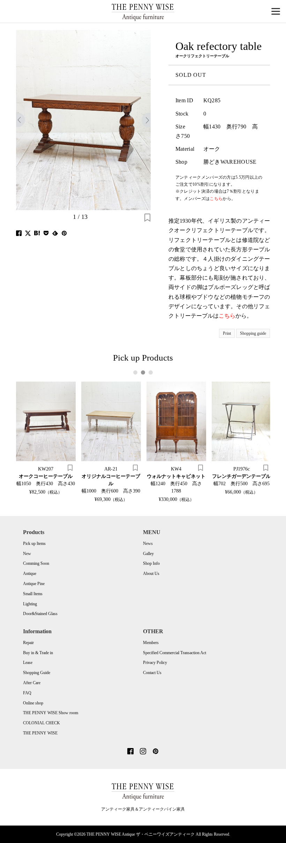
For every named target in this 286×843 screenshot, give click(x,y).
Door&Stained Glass (40, 613)
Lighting (30, 603)
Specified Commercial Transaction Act (174, 652)
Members (151, 642)
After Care (31, 682)
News (148, 543)
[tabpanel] (46, 438)
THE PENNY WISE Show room (50, 712)
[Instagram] (143, 751)
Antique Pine (34, 583)
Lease (27, 662)
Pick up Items (34, 543)
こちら (227, 316)
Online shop (33, 703)
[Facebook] (130, 751)
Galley (148, 553)
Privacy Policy (155, 662)
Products (33, 532)
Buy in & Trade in (38, 652)
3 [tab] (151, 372)
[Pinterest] (155, 751)
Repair (28, 642)
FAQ (27, 692)
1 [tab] (135, 372)
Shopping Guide (36, 672)
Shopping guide (253, 333)
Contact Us (152, 672)
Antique (29, 573)
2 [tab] (143, 372)
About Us (151, 573)
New (27, 553)
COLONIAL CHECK (41, 722)
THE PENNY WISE (40, 733)
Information (37, 631)
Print (227, 333)
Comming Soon (36, 563)
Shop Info (151, 563)
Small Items (33, 593)
